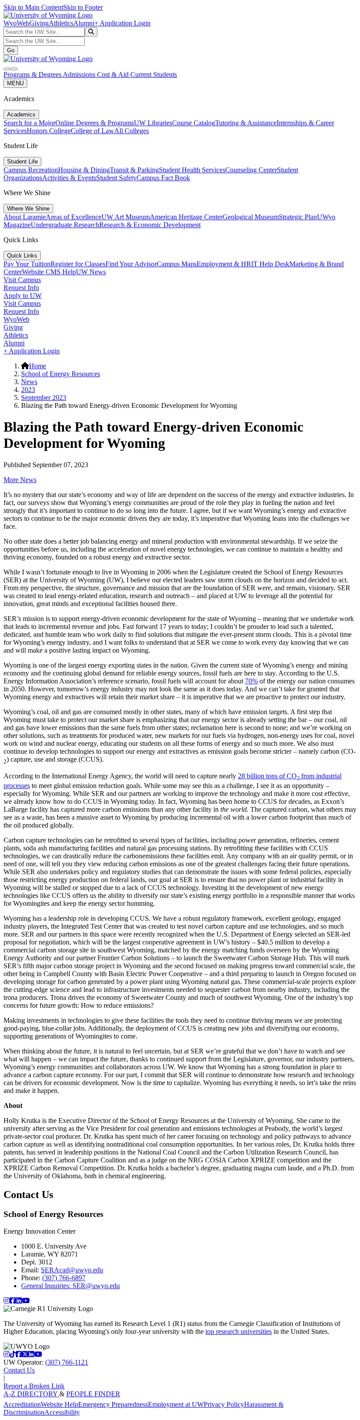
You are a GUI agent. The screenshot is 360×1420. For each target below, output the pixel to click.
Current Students (153, 74)
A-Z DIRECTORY (31, 1394)
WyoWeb (16, 23)
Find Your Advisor (131, 264)
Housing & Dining (84, 170)
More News (20, 479)
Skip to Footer (83, 7)
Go (10, 50)
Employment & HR (224, 264)
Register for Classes (77, 264)
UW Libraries (153, 123)
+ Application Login (122, 23)
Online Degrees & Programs (94, 123)
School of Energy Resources (60, 374)
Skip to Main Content (33, 7)
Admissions (80, 74)
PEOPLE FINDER (93, 1394)
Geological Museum (251, 217)
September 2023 (43, 397)
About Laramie (25, 217)
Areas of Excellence (73, 217)
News (29, 381)
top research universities (238, 1331)
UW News (91, 272)
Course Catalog (193, 123)
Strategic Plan (298, 217)
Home (37, 366)
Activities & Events (69, 178)
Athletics (61, 23)
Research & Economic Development (150, 225)
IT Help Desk (270, 264)
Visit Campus (22, 279)
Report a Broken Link (34, 1386)
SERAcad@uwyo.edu (72, 1270)
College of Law (92, 130)
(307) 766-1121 (66, 1362)
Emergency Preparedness (113, 1404)
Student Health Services (192, 170)
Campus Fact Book (163, 178)
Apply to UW (23, 295)
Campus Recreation (31, 170)
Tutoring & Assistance (246, 123)
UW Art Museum (125, 217)
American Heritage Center (186, 217)
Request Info (21, 287)
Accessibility (62, 1412)
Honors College (49, 130)
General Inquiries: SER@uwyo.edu (70, 1285)
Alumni (83, 23)
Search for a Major (29, 123)
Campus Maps (177, 264)
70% (251, 681)
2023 (28, 389)
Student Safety (116, 178)
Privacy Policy (224, 1404)
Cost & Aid (113, 74)
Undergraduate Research (65, 225)
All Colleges (131, 130)
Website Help (59, 1404)
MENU (15, 83)
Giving (39, 23)
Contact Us (19, 1370)
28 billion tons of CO (267, 776)
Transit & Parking (134, 170)
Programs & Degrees (33, 74)
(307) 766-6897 (64, 1278)
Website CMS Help (49, 272)
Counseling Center (251, 170)
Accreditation (22, 1404)
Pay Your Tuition (27, 264)
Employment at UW (176, 1404)
